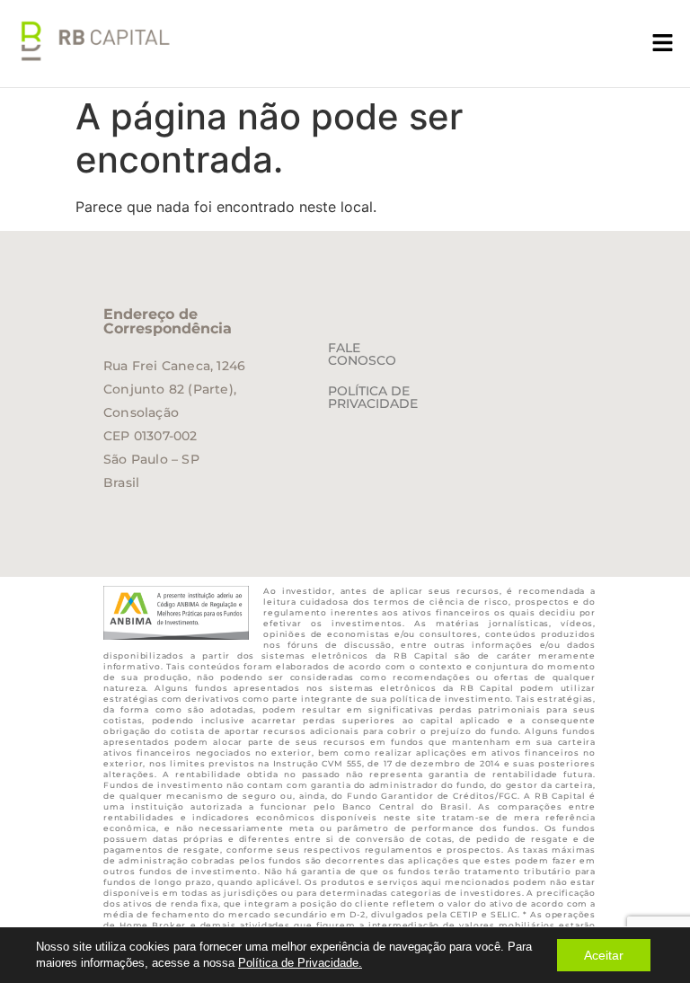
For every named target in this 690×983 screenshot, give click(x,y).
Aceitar (604, 955)
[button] (663, 43)
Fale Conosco (362, 354)
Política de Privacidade (373, 397)
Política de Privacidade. (300, 963)
